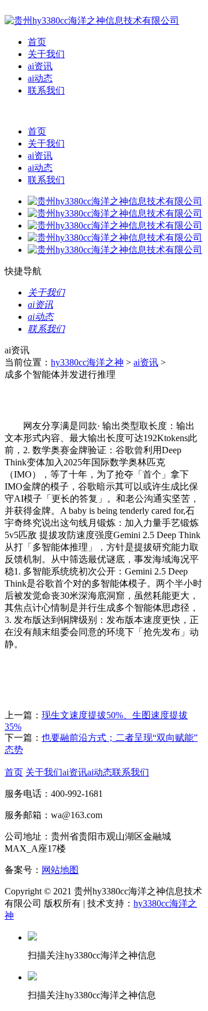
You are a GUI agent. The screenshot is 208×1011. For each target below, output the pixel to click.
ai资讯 (40, 66)
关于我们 (46, 54)
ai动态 (40, 78)
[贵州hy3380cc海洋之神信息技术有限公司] (92, 20)
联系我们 (46, 90)
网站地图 (60, 870)
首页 (37, 42)
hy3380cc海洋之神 (87, 362)
